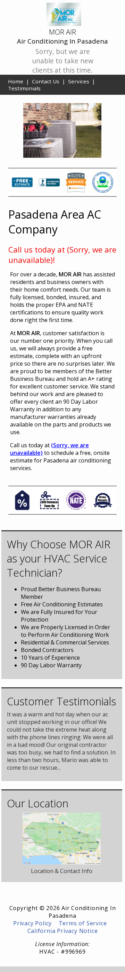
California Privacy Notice (62, 931)
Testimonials (24, 88)
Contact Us (45, 81)
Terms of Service (83, 923)
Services (78, 81)
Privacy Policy (32, 923)
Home (15, 81)
